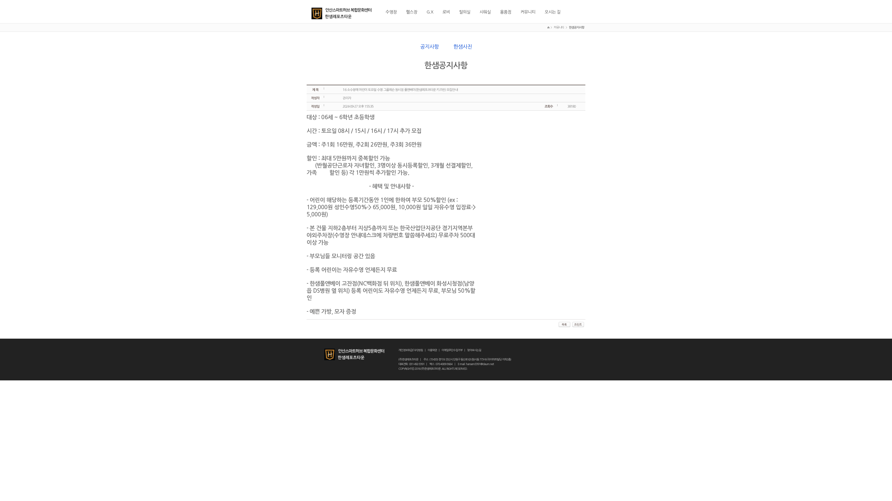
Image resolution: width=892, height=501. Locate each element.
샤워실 (485, 12)
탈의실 (464, 12)
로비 (446, 12)
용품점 (505, 12)
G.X (429, 12)
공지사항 (429, 46)
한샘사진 (462, 46)
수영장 (391, 12)
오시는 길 (553, 12)
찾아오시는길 (474, 350)
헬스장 (411, 12)
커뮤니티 (528, 12)
